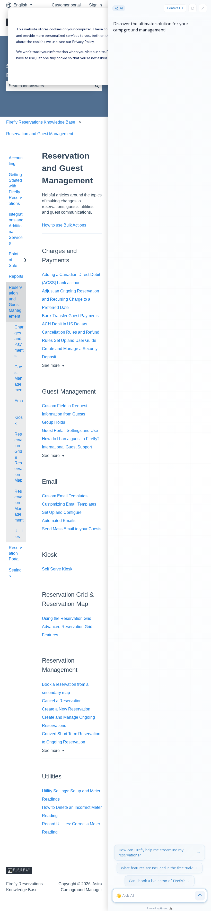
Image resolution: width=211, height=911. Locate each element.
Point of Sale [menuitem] (13, 260)
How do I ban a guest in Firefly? (71, 439)
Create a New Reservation (66, 709)
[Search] (97, 86)
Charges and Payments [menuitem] (18, 341)
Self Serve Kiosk (57, 569)
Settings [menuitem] (15, 573)
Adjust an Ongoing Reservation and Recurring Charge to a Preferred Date (70, 299)
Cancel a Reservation (62, 701)
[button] (22, 158)
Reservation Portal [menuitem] (15, 553)
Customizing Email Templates (69, 504)
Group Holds (53, 422)
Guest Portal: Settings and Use (70, 430)
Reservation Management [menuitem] (18, 505)
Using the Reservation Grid (66, 618)
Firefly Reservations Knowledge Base (40, 122)
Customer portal (66, 5)
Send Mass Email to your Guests (71, 529)
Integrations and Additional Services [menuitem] (16, 228)
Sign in (95, 5)
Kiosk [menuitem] (18, 420)
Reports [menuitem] (16, 276)
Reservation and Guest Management (39, 134)
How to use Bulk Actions (64, 225)
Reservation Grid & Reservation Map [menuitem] (18, 457)
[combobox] (49, 86)
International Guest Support (67, 447)
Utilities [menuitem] (18, 534)
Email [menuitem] (18, 403)
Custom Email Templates (64, 496)
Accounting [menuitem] (16, 161)
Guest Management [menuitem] (18, 378)
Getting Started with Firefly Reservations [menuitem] (15, 189)
